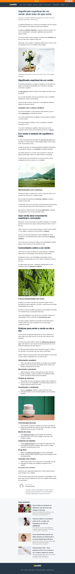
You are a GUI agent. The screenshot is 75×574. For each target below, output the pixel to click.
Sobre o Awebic (47, 4)
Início (21, 4)
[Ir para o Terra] (37, 1)
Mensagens (29, 4)
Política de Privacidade (40, 569)
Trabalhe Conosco (50, 569)
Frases (24, 4)
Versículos (35, 4)
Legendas (41, 4)
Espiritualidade (56, 4)
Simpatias (62, 4)
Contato (25, 569)
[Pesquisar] (67, 5)
